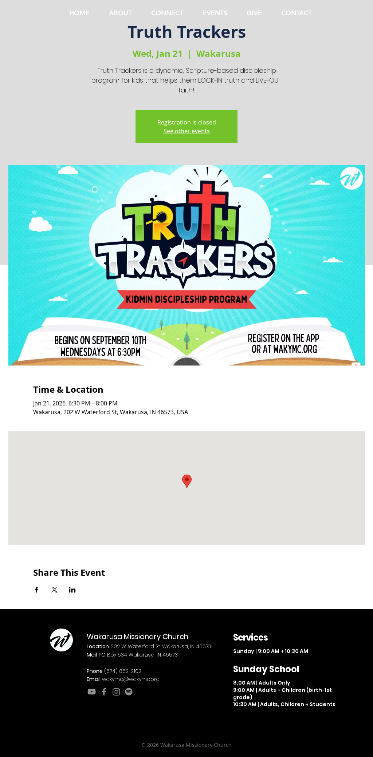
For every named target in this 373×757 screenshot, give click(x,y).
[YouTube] (92, 692)
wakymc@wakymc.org (131, 679)
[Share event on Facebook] (36, 589)
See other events (187, 131)
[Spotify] (356, 405)
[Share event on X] (54, 589)
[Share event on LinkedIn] (72, 589)
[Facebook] (356, 378)
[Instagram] (356, 392)
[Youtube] (356, 365)
